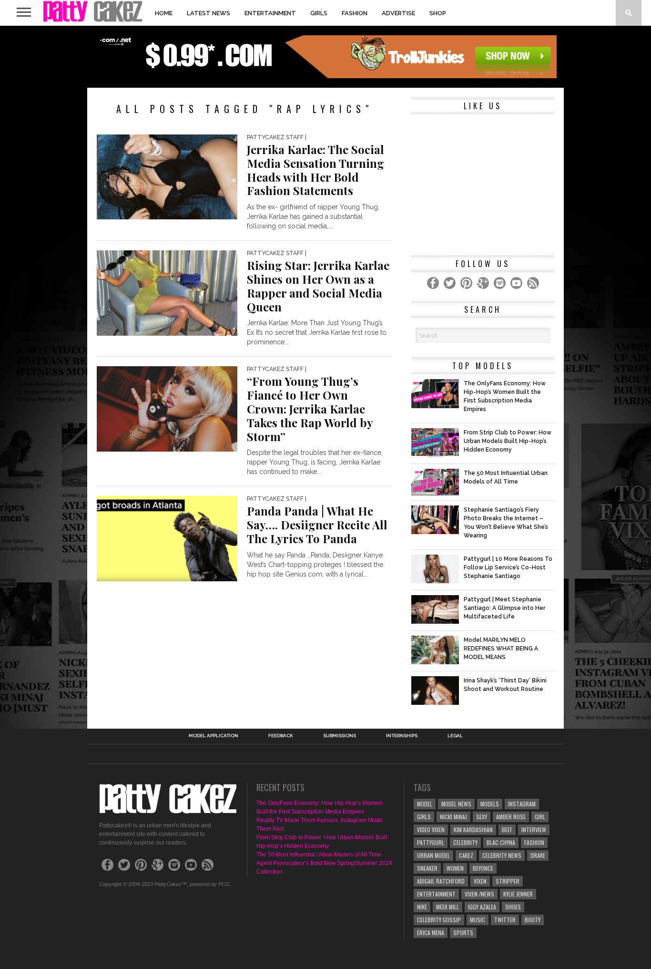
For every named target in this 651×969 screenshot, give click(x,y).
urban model (433, 855)
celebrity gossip (439, 920)
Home (164, 13)
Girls (318, 13)
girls (424, 817)
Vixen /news (479, 894)
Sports (463, 932)
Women (455, 868)
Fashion (354, 13)
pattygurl (430, 842)
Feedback (280, 735)
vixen (480, 881)
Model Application (213, 735)
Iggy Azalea (482, 907)
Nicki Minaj (453, 817)
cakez (466, 855)
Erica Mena (430, 932)
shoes (513, 907)
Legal (455, 735)
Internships (401, 735)
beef (507, 829)
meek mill (447, 907)
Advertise (398, 13)
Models (489, 804)
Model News (456, 804)
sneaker (427, 868)
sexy (481, 817)
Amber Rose (511, 817)
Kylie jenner (518, 894)
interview (533, 829)
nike (422, 907)
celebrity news (501, 855)
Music (477, 920)
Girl (540, 817)
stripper (507, 881)
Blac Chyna (501, 842)
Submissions (339, 735)
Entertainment (270, 13)
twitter (505, 920)
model (424, 804)
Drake (537, 855)
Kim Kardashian (473, 829)
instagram (522, 804)
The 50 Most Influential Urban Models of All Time (318, 854)
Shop (437, 13)
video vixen (431, 829)
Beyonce (483, 868)
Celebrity (465, 842)
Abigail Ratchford (441, 881)
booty (532, 920)
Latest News (208, 13)
